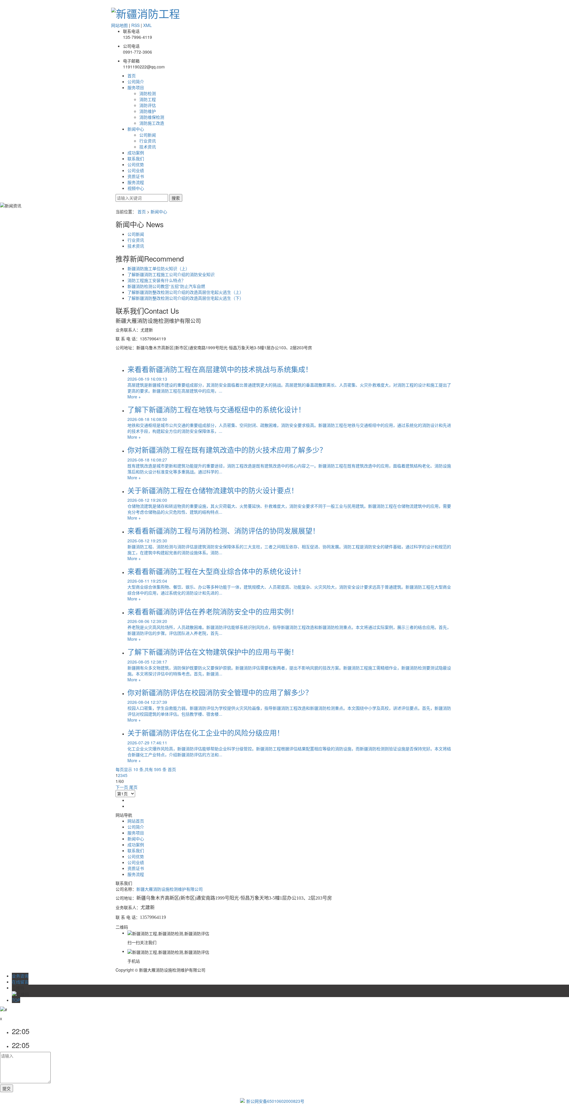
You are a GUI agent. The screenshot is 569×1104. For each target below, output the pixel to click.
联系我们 (135, 158)
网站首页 (135, 821)
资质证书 (135, 176)
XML (147, 25)
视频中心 (135, 188)
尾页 (133, 787)
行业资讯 (147, 141)
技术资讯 (147, 147)
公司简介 (135, 81)
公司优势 (135, 164)
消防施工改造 (151, 123)
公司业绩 (135, 170)
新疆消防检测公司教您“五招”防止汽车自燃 (166, 286)
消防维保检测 (151, 117)
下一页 (122, 787)
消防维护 (147, 111)
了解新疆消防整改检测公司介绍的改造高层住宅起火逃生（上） (185, 292)
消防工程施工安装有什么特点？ (156, 280)
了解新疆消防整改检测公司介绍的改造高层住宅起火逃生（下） (185, 298)
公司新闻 (147, 135)
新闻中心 (135, 129)
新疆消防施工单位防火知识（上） (158, 268)
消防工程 (147, 99)
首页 (131, 75)
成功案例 (135, 153)
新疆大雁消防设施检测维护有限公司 (169, 889)
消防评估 (147, 105)
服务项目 (135, 87)
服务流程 (135, 182)
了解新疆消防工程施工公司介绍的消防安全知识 (171, 274)
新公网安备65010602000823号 (275, 1101)
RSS (135, 25)
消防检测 (147, 93)
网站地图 (119, 25)
